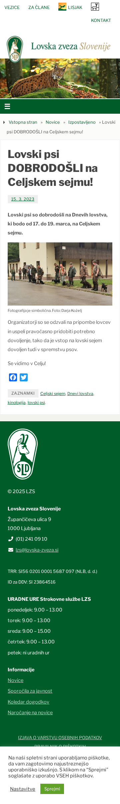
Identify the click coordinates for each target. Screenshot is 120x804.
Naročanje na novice (30, 713)
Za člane (39, 7)
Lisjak (75, 7)
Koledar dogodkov (28, 702)
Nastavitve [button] (22, 789)
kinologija (17, 402)
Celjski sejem (52, 393)
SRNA (95, 6)
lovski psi (36, 402)
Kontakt (101, 20)
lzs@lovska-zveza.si (37, 550)
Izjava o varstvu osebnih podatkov (60, 737)
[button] (40, 90)
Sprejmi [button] (52, 788)
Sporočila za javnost (30, 691)
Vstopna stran (23, 122)
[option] (60, 78)
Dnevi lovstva (80, 393)
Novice (53, 122)
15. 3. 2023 (23, 199)
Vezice (12, 7)
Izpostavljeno (82, 122)
